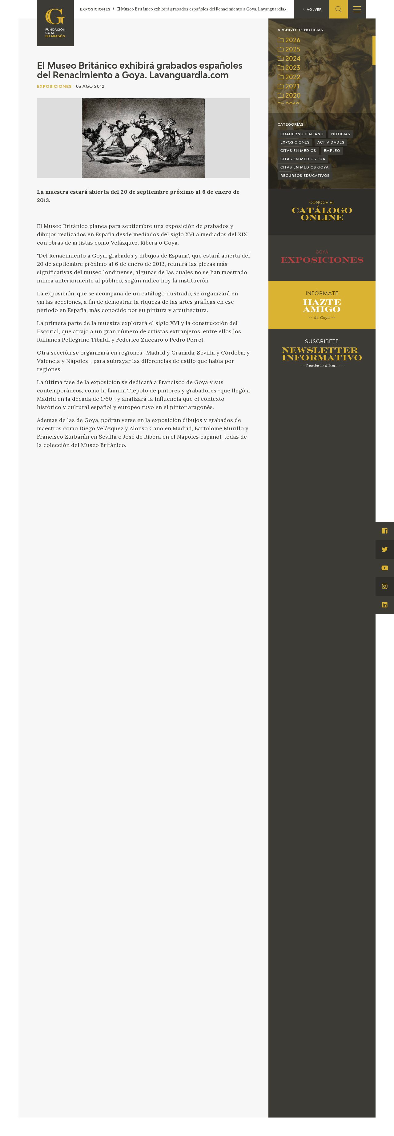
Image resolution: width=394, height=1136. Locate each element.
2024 (292, 59)
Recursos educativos (305, 175)
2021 (292, 86)
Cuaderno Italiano (302, 134)
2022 (292, 77)
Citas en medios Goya (304, 167)
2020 (292, 96)
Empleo (332, 150)
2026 (292, 40)
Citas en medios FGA (302, 159)
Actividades (330, 142)
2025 (292, 50)
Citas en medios (298, 150)
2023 (292, 68)
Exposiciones (295, 142)
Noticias (340, 134)
